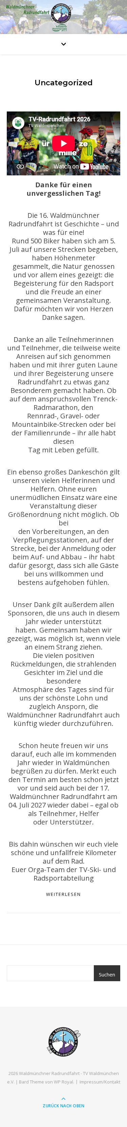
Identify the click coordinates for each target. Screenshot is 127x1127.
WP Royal (63, 1082)
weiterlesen (63, 894)
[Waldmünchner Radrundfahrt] (64, 1042)
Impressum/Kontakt (100, 1082)
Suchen (107, 974)
